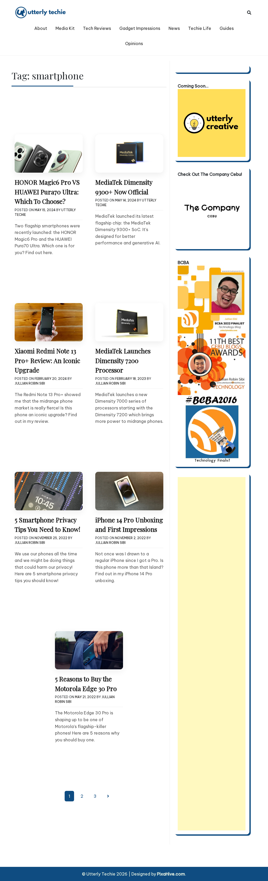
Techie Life (199, 28)
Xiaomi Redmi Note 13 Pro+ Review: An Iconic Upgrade (47, 360)
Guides (227, 28)
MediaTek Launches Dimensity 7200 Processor (122, 360)
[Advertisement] (211, 653)
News (174, 28)
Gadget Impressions (139, 28)
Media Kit (65, 28)
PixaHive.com (171, 874)
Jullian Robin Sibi (30, 383)
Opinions (134, 43)
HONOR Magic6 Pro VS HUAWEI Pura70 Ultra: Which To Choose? (47, 191)
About (40, 28)
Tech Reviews (97, 28)
